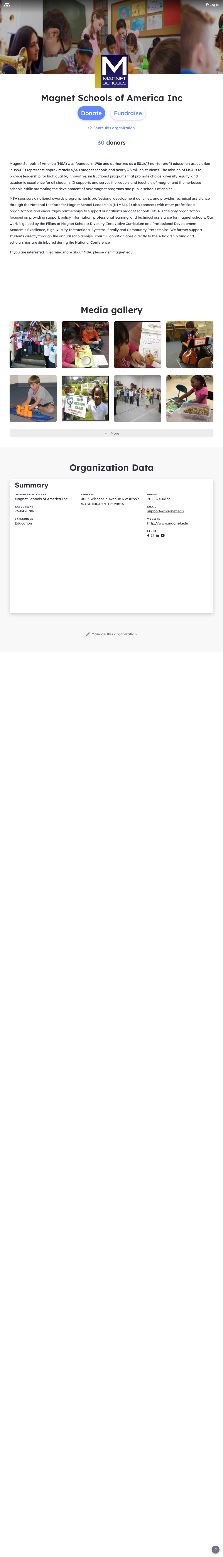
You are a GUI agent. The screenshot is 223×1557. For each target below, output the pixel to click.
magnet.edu (122, 252)
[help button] (216, 1550)
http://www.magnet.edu (167, 523)
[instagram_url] (152, 535)
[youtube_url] (163, 535)
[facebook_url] (148, 535)
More (115, 433)
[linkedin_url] (157, 535)
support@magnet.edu (165, 511)
